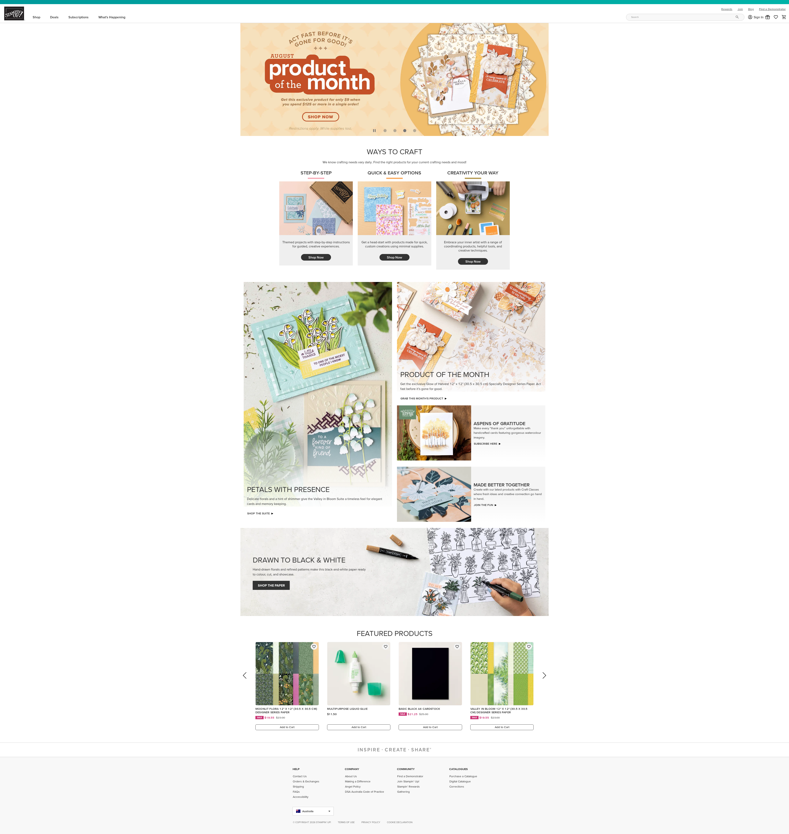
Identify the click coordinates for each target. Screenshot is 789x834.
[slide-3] (415, 131)
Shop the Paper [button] (271, 585)
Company (352, 769)
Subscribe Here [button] (485, 443)
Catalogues (458, 769)
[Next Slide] (544, 681)
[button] (767, 17)
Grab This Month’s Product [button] (421, 398)
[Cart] (784, 17)
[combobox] (685, 17)
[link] (775, 17)
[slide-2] (405, 131)
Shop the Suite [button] (258, 513)
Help (296, 769)
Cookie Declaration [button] (400, 822)
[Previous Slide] (245, 681)
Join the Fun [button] (483, 505)
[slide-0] (385, 131)
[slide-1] (395, 131)
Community (406, 769)
